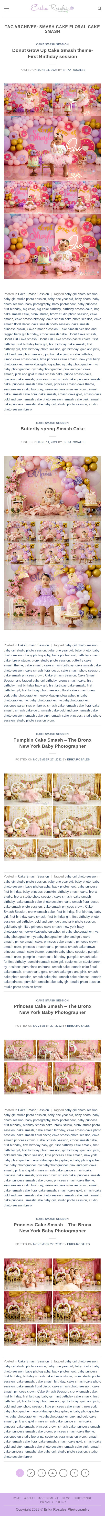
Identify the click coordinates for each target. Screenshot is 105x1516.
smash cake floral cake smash (34, 394)
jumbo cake (53, 354)
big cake (29, 309)
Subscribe (83, 1498)
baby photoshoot (64, 304)
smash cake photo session (43, 399)
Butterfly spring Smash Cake (53, 428)
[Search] (99, 8)
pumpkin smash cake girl (45, 961)
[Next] (85, 1473)
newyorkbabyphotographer (42, 364)
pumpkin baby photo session (66, 951)
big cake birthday (49, 309)
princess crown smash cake (55, 379)
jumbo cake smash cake (21, 359)
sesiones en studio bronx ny (23, 389)
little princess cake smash (58, 359)
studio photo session (72, 404)
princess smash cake (38, 947)
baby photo (83, 299)
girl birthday (70, 349)
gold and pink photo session (23, 354)
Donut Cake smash (82, 334)
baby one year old (60, 299)
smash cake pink (76, 399)
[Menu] (7, 8)
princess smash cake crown (32, 384)
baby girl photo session (81, 294)
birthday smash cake (77, 309)
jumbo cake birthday (77, 354)
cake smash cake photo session (69, 319)
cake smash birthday (29, 319)
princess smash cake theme (74, 384)
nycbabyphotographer (47, 369)
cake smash (33, 665)
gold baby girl (13, 926)
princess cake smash (19, 379)
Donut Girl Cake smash (20, 339)
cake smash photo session (51, 324)
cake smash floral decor (42, 670)
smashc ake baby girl (40, 404)
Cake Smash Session (52, 44)
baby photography (37, 304)
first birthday (65, 912)
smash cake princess (67, 715)
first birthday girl (59, 916)
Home (16, 1498)
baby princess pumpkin (39, 891)
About (29, 1498)
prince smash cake (77, 374)
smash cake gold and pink (59, 710)
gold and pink (89, 349)
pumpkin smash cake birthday (44, 957)
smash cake (55, 705)
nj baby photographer (77, 364)
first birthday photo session (41, 349)
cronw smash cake (53, 334)
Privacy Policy (53, 1502)
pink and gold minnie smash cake (39, 374)
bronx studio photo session (69, 314)
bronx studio (39, 314)
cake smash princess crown (23, 675)
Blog (66, 1498)
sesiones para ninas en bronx (66, 389)
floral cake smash (74, 690)
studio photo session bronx (36, 720)
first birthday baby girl (32, 344)
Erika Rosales (74, 69)
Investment (48, 1498)
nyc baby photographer (40, 700)
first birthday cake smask (67, 344)
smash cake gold (70, 394)
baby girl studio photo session (25, 299)
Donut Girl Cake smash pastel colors (65, 339)
